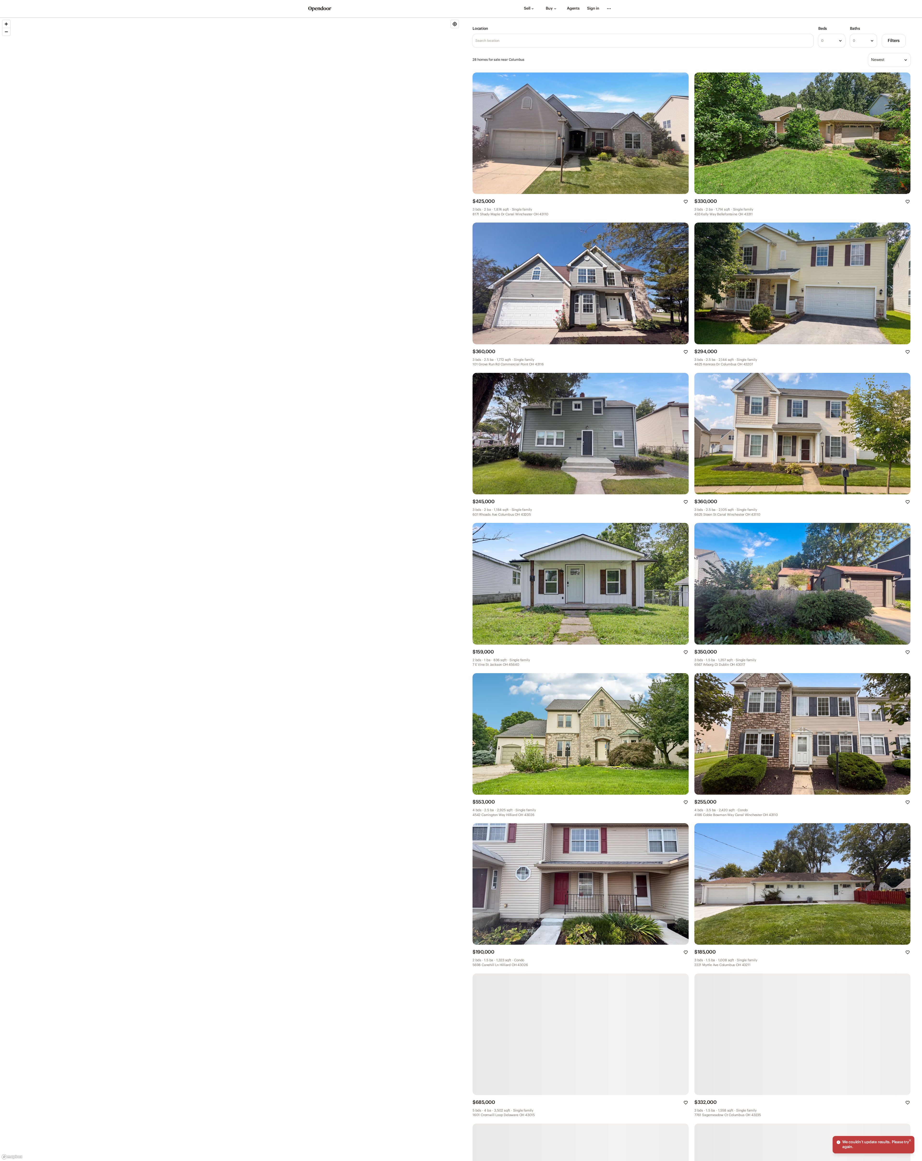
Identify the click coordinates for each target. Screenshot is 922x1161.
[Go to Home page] (319, 8)
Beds (822, 28)
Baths (855, 28)
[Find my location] (455, 24)
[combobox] (831, 41)
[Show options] (840, 41)
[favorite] (686, 202)
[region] (230, 589)
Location (480, 28)
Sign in (593, 8)
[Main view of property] (581, 133)
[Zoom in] (6, 24)
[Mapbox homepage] (12, 1157)
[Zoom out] (6, 32)
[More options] (609, 8)
